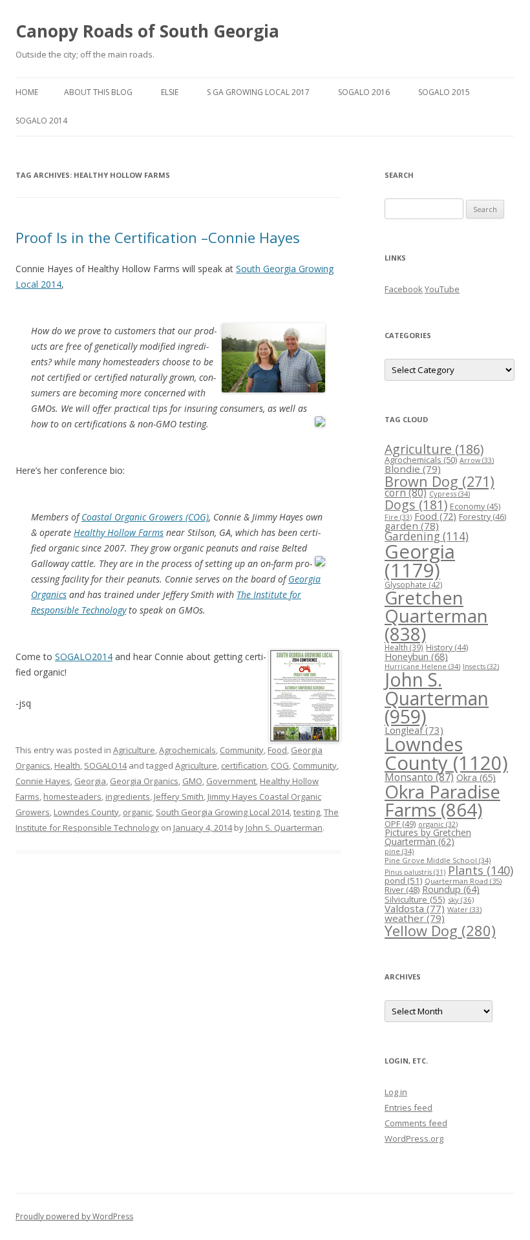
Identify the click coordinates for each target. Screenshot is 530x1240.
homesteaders (72, 796)
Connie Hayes (43, 781)
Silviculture (415, 899)
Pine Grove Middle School (438, 860)
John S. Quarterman (284, 827)
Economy (475, 506)
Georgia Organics (144, 781)
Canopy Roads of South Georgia (147, 31)
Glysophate (413, 584)
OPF (400, 823)
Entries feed (408, 1107)
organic (137, 812)
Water (464, 909)
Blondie (413, 468)
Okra (476, 777)
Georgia (90, 781)
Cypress (449, 493)
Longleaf (414, 729)
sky (461, 899)
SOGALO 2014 (41, 120)
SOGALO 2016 (364, 92)
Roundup (451, 889)
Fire (398, 517)
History (447, 647)
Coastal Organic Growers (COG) (145, 517)
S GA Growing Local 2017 (258, 92)
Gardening (427, 536)
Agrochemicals (187, 750)
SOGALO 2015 (444, 92)
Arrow (477, 460)
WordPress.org (414, 1138)
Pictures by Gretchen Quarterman (428, 837)
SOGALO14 (105, 765)
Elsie (169, 92)
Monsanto (419, 777)
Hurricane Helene (422, 666)
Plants (480, 870)
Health (67, 765)
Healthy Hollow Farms (119, 532)
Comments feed (416, 1123)
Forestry (482, 516)
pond (403, 880)
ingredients (127, 796)
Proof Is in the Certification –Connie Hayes (158, 237)
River (402, 889)
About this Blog (98, 92)
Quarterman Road (463, 881)
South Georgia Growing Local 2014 (223, 812)
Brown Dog (439, 481)
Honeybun (416, 656)
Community (242, 750)
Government (231, 781)
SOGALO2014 (83, 656)
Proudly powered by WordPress (74, 1216)
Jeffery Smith (179, 796)
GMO (192, 781)
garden (412, 525)
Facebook (404, 289)
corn (406, 493)
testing (306, 812)
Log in (396, 1092)
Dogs (416, 504)
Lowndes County (86, 812)
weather (415, 918)
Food (277, 750)
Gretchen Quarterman (436, 615)
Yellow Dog (440, 930)
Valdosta (415, 908)
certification (244, 765)
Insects (481, 666)
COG (280, 765)
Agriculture (134, 750)
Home (27, 92)
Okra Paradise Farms (442, 800)
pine (399, 851)
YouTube (442, 289)
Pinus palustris (415, 872)
